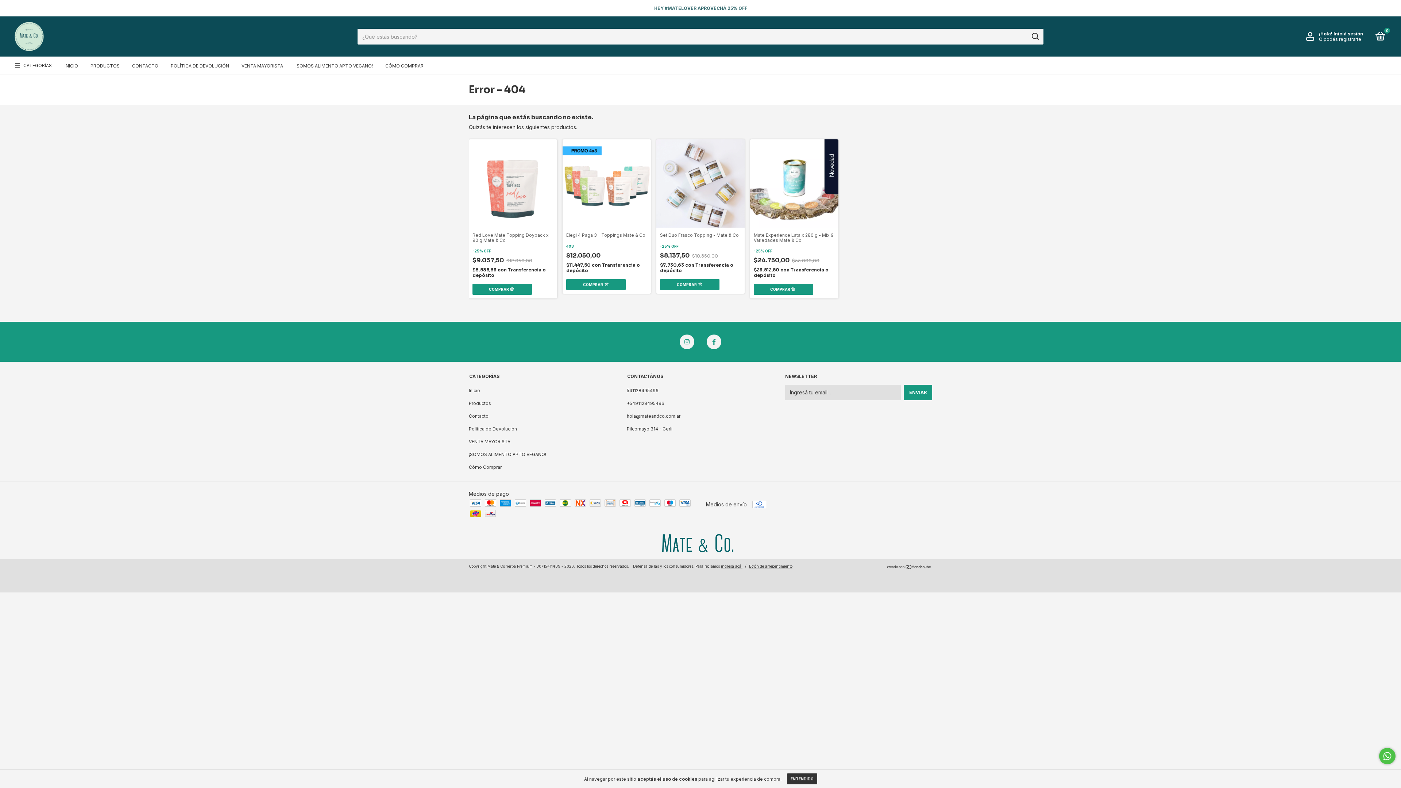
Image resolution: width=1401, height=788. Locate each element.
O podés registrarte (1340, 39)
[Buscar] (1035, 36)
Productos (105, 66)
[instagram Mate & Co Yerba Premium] (687, 342)
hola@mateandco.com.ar (653, 416)
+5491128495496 (645, 403)
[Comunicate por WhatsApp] (1387, 756)
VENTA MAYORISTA (262, 66)
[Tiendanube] (909, 567)
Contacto (145, 66)
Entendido (802, 779)
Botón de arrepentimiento (770, 566)
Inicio (71, 66)
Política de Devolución (200, 66)
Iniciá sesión (1348, 33)
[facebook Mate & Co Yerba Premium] (714, 342)
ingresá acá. (731, 566)
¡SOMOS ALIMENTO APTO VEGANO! (334, 66)
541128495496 (643, 390)
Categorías (37, 65)
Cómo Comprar (404, 66)
